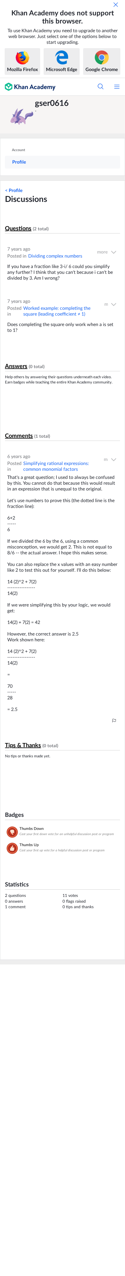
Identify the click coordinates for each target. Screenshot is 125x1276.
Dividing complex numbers (55, 256)
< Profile (14, 190)
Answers (16, 366)
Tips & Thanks (23, 745)
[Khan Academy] (28, 86)
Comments (19, 436)
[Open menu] (116, 86)
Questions (18, 228)
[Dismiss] (115, 4)
